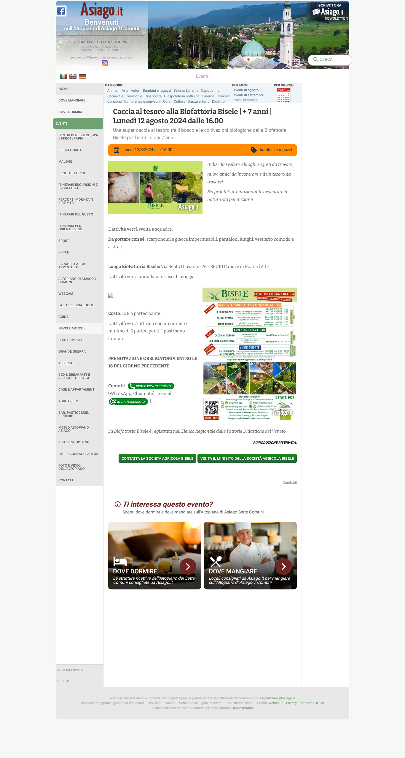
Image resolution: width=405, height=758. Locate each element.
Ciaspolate (153, 96)
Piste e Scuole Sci (74, 442)
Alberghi (66, 363)
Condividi (290, 483)
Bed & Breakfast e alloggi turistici (74, 376)
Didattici (218, 101)
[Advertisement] (79, 575)
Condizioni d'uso (311, 703)
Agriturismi (68, 401)
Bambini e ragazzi (157, 90)
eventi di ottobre (246, 100)
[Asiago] (101, 10)
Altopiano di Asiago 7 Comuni (77, 280)
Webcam (65, 294)
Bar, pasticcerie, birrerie (73, 414)
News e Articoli (72, 328)
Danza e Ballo (199, 101)
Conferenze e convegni (142, 101)
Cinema (208, 96)
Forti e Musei (70, 340)
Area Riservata (70, 670)
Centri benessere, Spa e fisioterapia (78, 136)
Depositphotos (242, 708)
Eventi (61, 124)
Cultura (179, 101)
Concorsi (114, 101)
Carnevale (115, 96)
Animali (113, 90)
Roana (109, 50)
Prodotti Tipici (71, 173)
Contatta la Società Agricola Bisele (157, 458)
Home (63, 89)
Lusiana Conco (91, 50)
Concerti (223, 96)
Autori (135, 90)
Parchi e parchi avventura (72, 265)
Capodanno (210, 90)
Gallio (116, 47)
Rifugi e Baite (70, 150)
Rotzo (119, 50)
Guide (63, 317)
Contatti (66, 480)
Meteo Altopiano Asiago (73, 429)
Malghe (65, 162)
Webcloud (275, 703)
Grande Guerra (72, 351)
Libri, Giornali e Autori (78, 454)
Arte (125, 90)
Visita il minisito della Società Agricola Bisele (247, 458)
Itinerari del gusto (75, 214)
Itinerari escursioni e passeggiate (78, 186)
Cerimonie (134, 96)
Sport (63, 241)
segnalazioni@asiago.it (277, 698)
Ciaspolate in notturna (181, 96)
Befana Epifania (185, 90)
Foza (107, 47)
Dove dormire (70, 112)
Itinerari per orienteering (70, 227)
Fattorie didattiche (76, 305)
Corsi (167, 101)
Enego (98, 47)
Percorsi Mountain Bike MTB (75, 201)
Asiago (87, 47)
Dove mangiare (71, 100)
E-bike (63, 252)
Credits (63, 681)
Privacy (291, 703)
